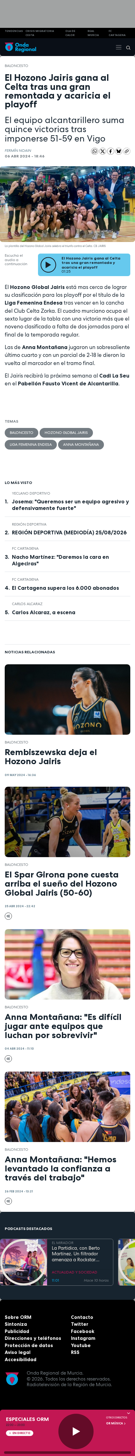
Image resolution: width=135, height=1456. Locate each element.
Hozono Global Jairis (66, 432)
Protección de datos (29, 1345)
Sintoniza (16, 1324)
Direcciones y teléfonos (33, 1338)
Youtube (81, 1345)
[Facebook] (111, 150)
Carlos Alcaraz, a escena (43, 612)
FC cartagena (117, 33)
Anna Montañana (81, 444)
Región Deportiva (29, 524)
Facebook (82, 1331)
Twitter (79, 1324)
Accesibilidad (20, 1359)
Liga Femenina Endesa (31, 444)
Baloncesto (16, 65)
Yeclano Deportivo (31, 493)
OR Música (115, 1423)
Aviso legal (17, 1352)
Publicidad (17, 1331)
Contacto (82, 1317)
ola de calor (70, 33)
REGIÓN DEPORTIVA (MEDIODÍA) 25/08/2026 (69, 532)
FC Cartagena (25, 548)
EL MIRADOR (62, 1242)
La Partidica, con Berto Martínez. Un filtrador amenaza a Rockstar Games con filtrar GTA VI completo (78, 1254)
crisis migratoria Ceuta (39, 33)
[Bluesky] (119, 150)
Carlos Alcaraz (27, 603)
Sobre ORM (18, 1317)
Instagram (83, 1338)
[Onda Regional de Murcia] (20, 47)
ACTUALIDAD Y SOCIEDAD (74, 1272)
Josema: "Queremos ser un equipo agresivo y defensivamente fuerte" (70, 504)
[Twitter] (103, 150)
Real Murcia (93, 33)
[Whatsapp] (94, 151)
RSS (75, 1352)
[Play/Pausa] (76, 1431)
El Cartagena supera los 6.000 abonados (65, 588)
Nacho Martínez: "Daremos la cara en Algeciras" (60, 560)
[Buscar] (126, 47)
